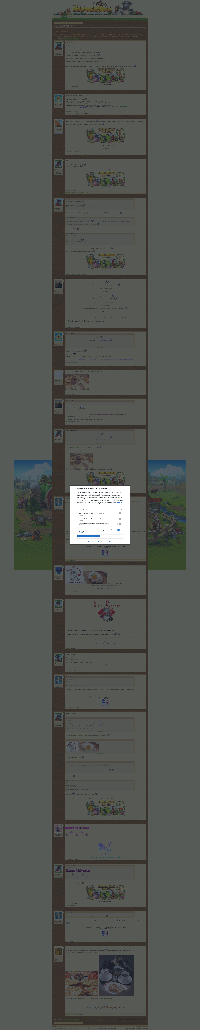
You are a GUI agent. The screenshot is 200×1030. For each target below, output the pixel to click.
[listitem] (100, 510)
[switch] (119, 513)
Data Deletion (91, 541)
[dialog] (100, 515)
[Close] (127, 488)
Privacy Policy (108, 541)
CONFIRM (89, 536)
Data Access (100, 541)
